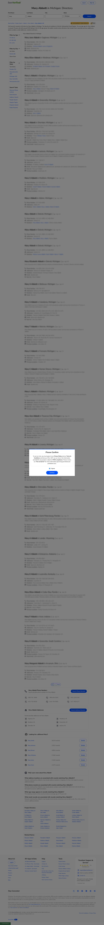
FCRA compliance (58, 460)
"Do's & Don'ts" (40, 462)
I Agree (52, 468)
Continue (52, 473)
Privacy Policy (58, 456)
